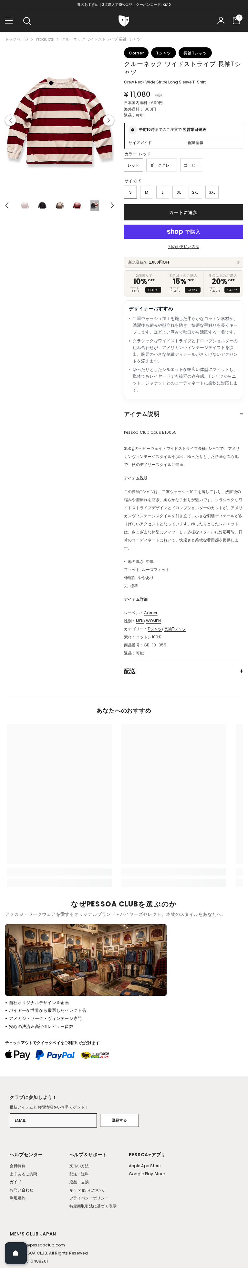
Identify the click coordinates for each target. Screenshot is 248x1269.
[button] (10, 120)
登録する (119, 1120)
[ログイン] (221, 20)
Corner (150, 612)
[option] (59, 120)
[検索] (27, 21)
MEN (140, 621)
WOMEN (153, 621)
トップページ (16, 39)
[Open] (16, 1253)
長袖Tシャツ (175, 629)
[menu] (9, 20)
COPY (153, 290)
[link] (59, 872)
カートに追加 (183, 212)
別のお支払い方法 (183, 246)
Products (45, 39)
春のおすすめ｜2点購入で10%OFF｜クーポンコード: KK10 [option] (124, 4)
